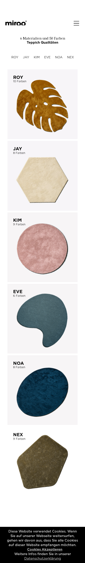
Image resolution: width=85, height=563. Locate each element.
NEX (70, 57)
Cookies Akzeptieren (44, 549)
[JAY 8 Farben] (42, 208)
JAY (26, 57)
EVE (47, 57)
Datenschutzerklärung (42, 558)
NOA (59, 57)
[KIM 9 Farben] (42, 280)
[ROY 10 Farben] (42, 137)
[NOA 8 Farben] (42, 423)
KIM (37, 57)
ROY (14, 57)
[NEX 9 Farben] (42, 494)
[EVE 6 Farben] (42, 351)
